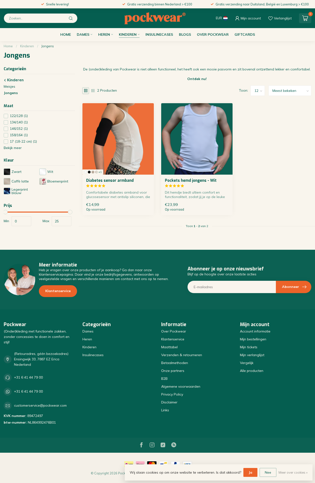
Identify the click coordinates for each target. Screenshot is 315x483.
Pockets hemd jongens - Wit (191, 180)
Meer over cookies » (293, 472)
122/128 (19, 116)
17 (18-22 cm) (23, 142)
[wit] (85, 172)
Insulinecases (159, 34)
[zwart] (89, 172)
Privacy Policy (172, 394)
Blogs (185, 34)
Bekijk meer (13, 148)
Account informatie (255, 331)
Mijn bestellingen (253, 339)
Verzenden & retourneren (181, 355)
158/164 (19, 135)
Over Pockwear (213, 34)
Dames (83, 34)
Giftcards (245, 34)
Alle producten (251, 370)
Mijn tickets (248, 347)
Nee (268, 472)
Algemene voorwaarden (180, 386)
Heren (104, 34)
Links (165, 410)
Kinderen (128, 34)
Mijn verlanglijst (252, 355)
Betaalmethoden (174, 363)
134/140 (19, 122)
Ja (250, 472)
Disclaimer (169, 402)
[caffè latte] (93, 172)
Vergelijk (246, 363)
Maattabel (169, 347)
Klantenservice (58, 291)
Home (65, 34)
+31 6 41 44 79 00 (28, 377)
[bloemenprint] (96, 172)
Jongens (47, 46)
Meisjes (9, 86)
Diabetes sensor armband (110, 180)
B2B (164, 378)
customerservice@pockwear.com (40, 405)
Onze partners (172, 370)
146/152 (19, 129)
